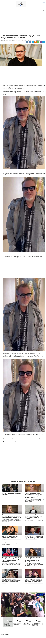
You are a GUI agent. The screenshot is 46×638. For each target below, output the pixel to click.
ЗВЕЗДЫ (38, 40)
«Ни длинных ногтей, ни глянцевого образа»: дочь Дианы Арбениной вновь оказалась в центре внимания (34, 516)
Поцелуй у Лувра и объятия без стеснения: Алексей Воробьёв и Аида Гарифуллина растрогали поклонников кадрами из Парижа (34, 581)
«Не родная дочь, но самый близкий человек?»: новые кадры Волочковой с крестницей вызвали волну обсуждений (34, 495)
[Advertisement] (23, 23)
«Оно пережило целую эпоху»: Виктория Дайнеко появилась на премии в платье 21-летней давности (33, 559)
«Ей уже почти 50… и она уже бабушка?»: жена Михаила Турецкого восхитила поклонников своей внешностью (11, 538)
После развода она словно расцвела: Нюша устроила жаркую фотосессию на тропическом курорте (11, 581)
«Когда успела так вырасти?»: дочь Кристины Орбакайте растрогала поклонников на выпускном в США (11, 516)
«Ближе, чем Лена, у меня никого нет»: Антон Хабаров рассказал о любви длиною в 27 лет (34, 537)
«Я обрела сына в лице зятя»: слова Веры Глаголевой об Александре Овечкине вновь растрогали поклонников (11, 559)
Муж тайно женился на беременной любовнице (11, 494)
